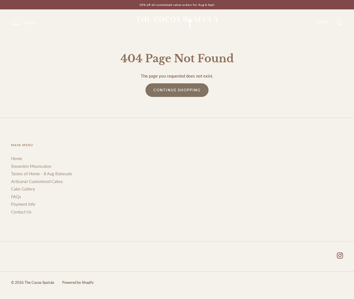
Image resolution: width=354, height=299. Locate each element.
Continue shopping (177, 90)
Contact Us (21, 211)
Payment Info (23, 204)
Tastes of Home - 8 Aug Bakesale (41, 173)
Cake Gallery (23, 188)
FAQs (16, 196)
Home (16, 158)
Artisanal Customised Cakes (37, 181)
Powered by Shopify (78, 282)
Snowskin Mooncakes (31, 166)
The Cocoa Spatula (39, 282)
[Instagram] (340, 256)
